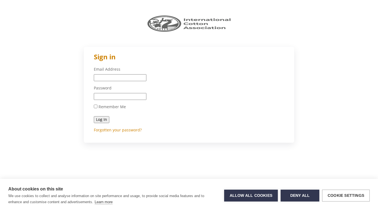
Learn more (104, 202)
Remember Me (111, 106)
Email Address (107, 69)
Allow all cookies (251, 196)
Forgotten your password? (118, 129)
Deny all (300, 196)
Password (103, 88)
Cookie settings (346, 196)
